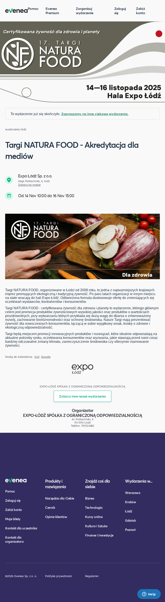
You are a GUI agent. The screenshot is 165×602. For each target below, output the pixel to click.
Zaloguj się (120, 10)
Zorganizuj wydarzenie (84, 10)
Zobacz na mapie (29, 184)
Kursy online (93, 517)
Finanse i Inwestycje (99, 535)
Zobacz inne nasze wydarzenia (82, 396)
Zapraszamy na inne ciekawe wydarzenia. (94, 113)
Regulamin (91, 576)
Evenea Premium (52, 10)
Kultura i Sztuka (96, 526)
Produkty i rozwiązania (55, 483)
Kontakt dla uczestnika (21, 528)
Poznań (130, 529)
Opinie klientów (56, 517)
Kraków (130, 502)
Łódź (128, 511)
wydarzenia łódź (15, 129)
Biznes (89, 498)
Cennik (50, 507)
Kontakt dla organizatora (14, 539)
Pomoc (33, 8)
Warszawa (132, 493)
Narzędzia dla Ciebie (59, 498)
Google (45, 356)
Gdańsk (130, 520)
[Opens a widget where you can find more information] (149, 594)
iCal (36, 356)
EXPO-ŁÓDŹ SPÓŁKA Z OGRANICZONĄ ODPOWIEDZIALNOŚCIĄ (82, 415)
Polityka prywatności (58, 576)
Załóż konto (140, 10)
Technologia (93, 507)
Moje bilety (12, 519)
